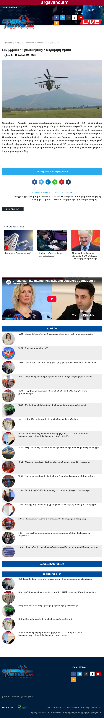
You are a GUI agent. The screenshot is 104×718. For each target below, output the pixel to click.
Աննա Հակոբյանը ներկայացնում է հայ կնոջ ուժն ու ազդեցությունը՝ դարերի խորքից (78, 198)
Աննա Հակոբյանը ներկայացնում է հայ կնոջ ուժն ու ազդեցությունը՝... (56, 334)
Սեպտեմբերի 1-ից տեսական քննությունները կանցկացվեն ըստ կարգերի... (59, 547)
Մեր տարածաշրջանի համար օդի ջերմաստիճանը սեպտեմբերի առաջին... (59, 447)
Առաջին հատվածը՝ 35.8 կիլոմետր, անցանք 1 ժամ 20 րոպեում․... (54, 462)
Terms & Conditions (55, 707)
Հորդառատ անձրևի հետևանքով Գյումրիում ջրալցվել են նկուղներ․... (56, 476)
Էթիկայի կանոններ (90, 707)
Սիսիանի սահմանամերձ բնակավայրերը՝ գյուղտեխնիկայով (52, 405)
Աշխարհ (20, 42)
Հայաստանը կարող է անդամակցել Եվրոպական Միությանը (52, 519)
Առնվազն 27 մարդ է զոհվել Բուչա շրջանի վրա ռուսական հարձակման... (58, 362)
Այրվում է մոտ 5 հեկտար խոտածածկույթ (50, 254)
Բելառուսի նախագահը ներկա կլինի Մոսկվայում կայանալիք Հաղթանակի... (85, 256)
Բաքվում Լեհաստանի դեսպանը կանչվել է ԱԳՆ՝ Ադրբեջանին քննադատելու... (52, 392)
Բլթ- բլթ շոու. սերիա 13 (33, 348)
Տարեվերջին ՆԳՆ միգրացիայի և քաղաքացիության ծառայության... (55, 490)
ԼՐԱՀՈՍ (52, 328)
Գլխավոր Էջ (9, 42)
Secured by (7, 707)
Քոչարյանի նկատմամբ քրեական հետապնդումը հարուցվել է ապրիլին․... (58, 504)
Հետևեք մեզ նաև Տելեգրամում (52, 171)
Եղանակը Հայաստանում (17, 253)
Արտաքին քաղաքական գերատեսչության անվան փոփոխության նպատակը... (54, 534)
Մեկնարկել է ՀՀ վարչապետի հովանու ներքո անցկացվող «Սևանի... (56, 376)
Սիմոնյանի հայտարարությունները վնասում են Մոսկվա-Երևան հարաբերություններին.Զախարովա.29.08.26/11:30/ (53, 434)
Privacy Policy (72, 707)
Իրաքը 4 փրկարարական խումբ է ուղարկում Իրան (32, 198)
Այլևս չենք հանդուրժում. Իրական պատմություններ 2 (48, 419)
